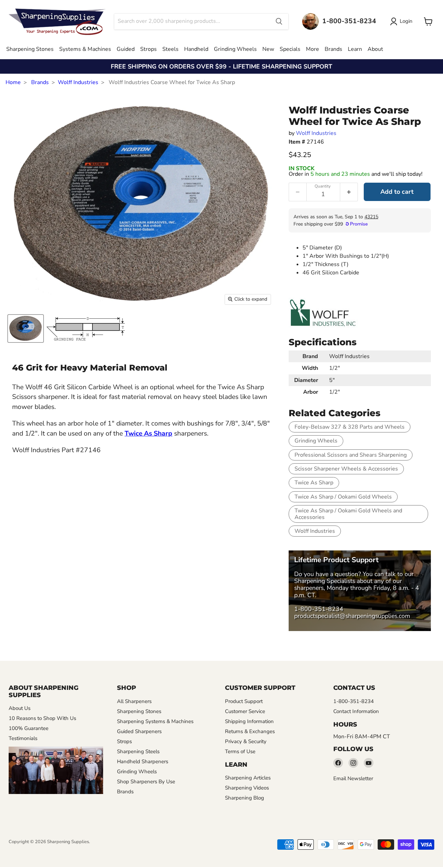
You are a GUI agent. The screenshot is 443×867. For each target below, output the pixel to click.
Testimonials (23, 738)
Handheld (196, 49)
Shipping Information (249, 721)
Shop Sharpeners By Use (146, 781)
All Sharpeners (134, 701)
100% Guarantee (28, 728)
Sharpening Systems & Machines (155, 721)
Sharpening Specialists (324, 581)
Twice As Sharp (314, 482)
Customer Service (245, 711)
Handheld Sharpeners (142, 761)
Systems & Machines (85, 49)
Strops (148, 49)
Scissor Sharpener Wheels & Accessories (346, 469)
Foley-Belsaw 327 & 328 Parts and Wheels (350, 427)
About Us (19, 708)
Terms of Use (240, 751)
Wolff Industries (78, 82)
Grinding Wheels (235, 49)
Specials (290, 49)
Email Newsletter (353, 778)
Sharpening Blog (244, 797)
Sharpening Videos (247, 787)
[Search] (279, 21)
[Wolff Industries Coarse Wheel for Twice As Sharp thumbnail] (25, 328)
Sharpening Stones (30, 49)
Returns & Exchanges (250, 731)
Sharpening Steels (138, 751)
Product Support (244, 701)
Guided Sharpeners (139, 731)
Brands (333, 49)
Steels (170, 49)
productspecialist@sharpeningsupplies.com (352, 616)
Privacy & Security (245, 741)
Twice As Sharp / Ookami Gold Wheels (343, 497)
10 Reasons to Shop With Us (42, 718)
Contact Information (356, 711)
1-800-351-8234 (318, 609)
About (375, 49)
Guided (126, 49)
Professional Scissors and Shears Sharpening (351, 455)
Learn (355, 49)
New (268, 49)
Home (13, 82)
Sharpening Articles (248, 777)
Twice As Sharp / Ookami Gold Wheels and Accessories (348, 514)
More (312, 49)
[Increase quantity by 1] (349, 192)
